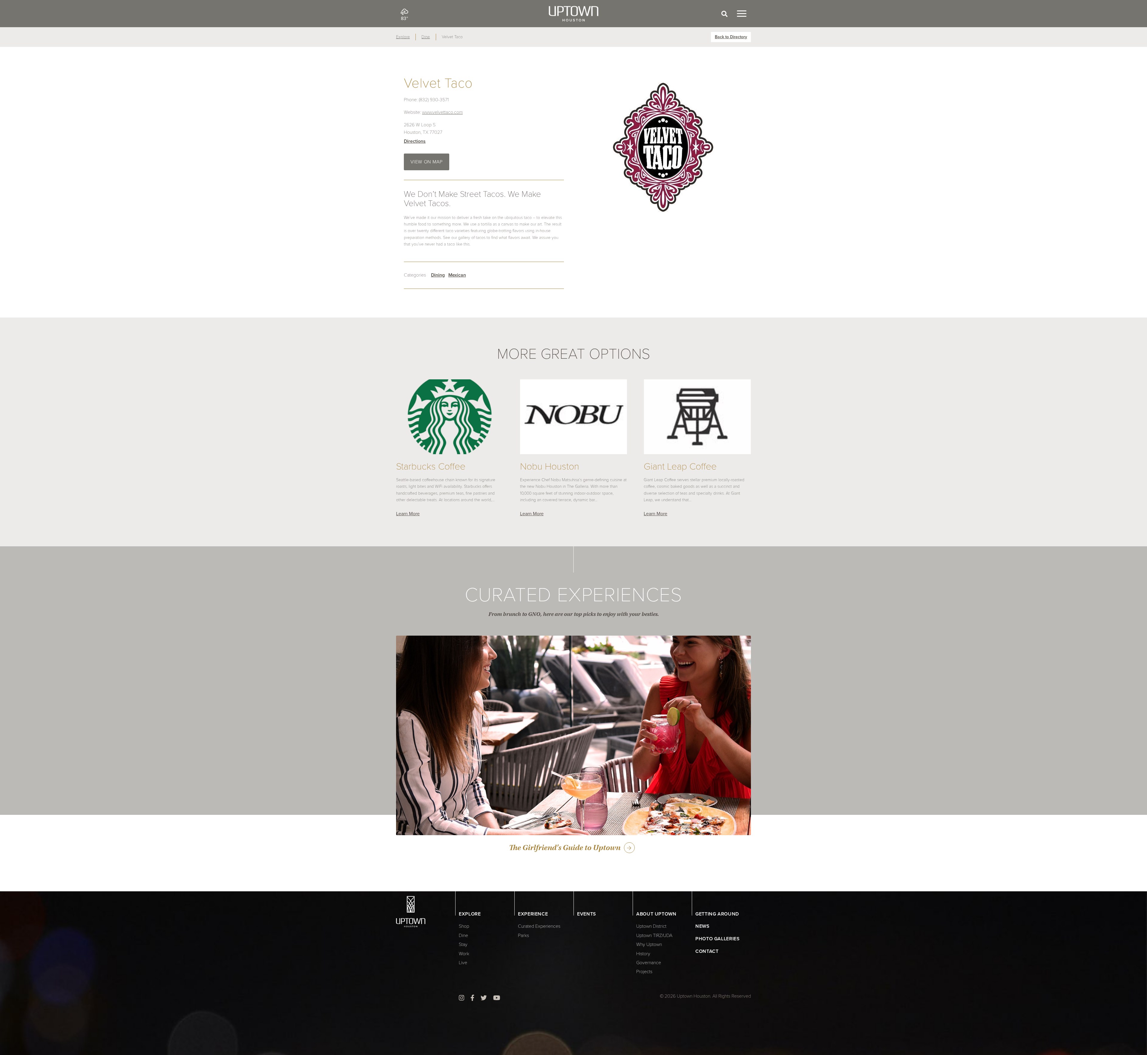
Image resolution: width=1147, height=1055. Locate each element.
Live (463, 963)
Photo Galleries (717, 939)
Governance (648, 963)
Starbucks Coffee (430, 466)
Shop (464, 926)
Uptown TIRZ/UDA (654, 936)
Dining (438, 275)
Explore (403, 36)
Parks (523, 936)
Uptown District (651, 926)
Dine (425, 36)
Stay (463, 944)
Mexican (457, 275)
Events (586, 914)
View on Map (426, 162)
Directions (415, 141)
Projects (644, 972)
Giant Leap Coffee (680, 466)
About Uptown (656, 914)
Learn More (408, 514)
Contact (706, 951)
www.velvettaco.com (442, 112)
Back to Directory (731, 36)
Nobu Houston (549, 466)
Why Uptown (649, 944)
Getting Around (717, 914)
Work (464, 954)
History (643, 954)
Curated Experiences (539, 926)
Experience (533, 914)
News (702, 926)
